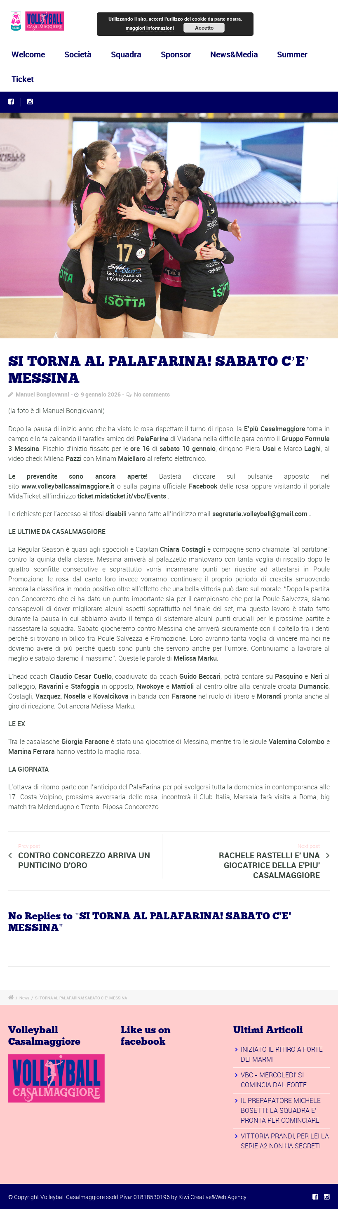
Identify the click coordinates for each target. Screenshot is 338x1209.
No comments (152, 394)
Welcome (28, 54)
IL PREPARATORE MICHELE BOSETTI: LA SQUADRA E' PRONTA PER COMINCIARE (281, 1110)
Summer (292, 54)
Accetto (204, 27)
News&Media (234, 54)
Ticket (23, 79)
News (24, 998)
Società (78, 54)
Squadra (126, 54)
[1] (169, 225)
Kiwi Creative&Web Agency (212, 1197)
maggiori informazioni (150, 28)
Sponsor (176, 54)
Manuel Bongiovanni (42, 394)
